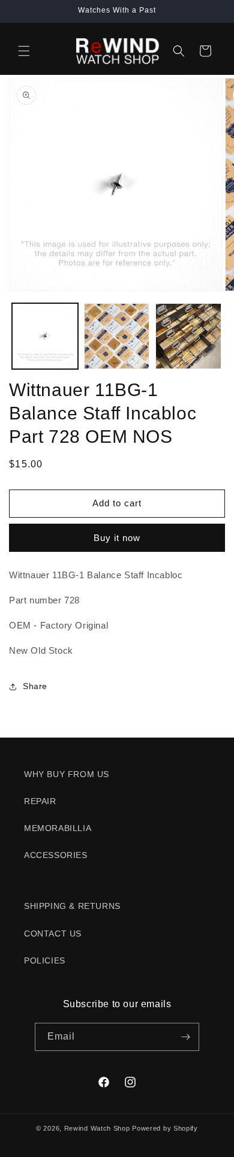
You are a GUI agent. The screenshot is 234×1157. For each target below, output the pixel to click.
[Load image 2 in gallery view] (117, 336)
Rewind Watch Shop (97, 1128)
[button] (24, 51)
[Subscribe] (185, 1037)
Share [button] (35, 686)
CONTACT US (53, 933)
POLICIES (44, 960)
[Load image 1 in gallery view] (45, 336)
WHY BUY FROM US (66, 774)
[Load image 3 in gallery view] (188, 336)
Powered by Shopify (165, 1128)
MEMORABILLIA (57, 828)
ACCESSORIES (56, 855)
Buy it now (117, 538)
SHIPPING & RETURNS (72, 906)
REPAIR (40, 801)
